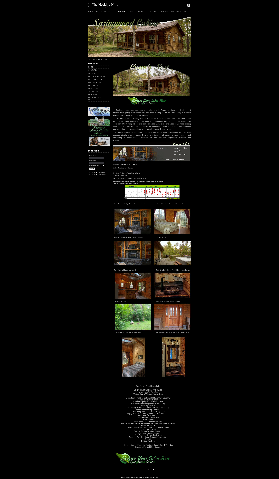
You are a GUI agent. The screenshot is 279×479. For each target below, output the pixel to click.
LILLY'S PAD (151, 12)
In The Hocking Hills (103, 4)
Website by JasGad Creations (149, 477)
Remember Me (94, 166)
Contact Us (93, 88)
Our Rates (92, 70)
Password (92, 161)
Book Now (92, 95)
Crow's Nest (120, 12)
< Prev (150, 470)
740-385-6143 (93, 91)
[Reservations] (99, 146)
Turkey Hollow (178, 12)
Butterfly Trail (104, 12)
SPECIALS (92, 73)
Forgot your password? (98, 172)
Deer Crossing (136, 12)
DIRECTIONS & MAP (96, 82)
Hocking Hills (94, 85)
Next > (155, 470)
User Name (92, 156)
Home (90, 12)
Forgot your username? (98, 174)
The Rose (163, 12)
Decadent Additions (97, 76)
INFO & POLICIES (95, 79)
